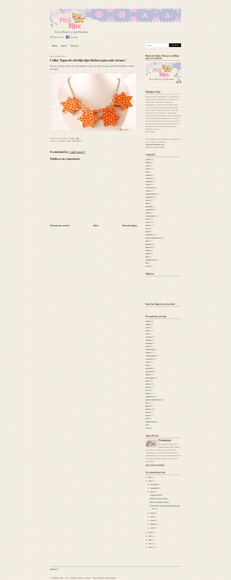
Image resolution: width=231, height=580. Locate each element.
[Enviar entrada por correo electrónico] (77, 138)
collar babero (77, 141)
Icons (67, 578)
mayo (152, 513)
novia (147, 228)
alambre (148, 162)
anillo (147, 165)
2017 (150, 477)
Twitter (61, 37)
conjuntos (149, 197)
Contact (75, 45)
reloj (147, 256)
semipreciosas (150, 260)
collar (69, 141)
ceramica (62, 141)
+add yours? (77, 152)
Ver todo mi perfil (155, 465)
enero (152, 528)
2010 (150, 547)
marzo (152, 520)
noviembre (154, 484)
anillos (147, 168)
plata (147, 241)
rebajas (148, 250)
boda (147, 172)
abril (152, 516)
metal (147, 219)
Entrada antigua (129, 225)
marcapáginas (150, 216)
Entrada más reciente (59, 225)
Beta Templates (111, 578)
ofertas (147, 231)
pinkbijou (166, 440)
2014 (150, 532)
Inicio (95, 225)
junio (152, 491)
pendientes (149, 234)
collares (148, 190)
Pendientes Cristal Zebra (159, 498)
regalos (148, 253)
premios (148, 244)
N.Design (87, 578)
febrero (153, 524)
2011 (150, 543)
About (64, 45)
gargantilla (149, 209)
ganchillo (148, 206)
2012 (150, 540)
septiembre (154, 488)
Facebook (74, 37)
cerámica (148, 178)
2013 (150, 536)
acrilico (148, 159)
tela (146, 263)
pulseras (148, 247)
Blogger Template (98, 578)
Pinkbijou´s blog (58, 578)
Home (54, 45)
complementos (150, 194)
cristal (147, 200)
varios (147, 266)
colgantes (148, 181)
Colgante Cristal (156, 495)
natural (148, 222)
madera (148, 212)
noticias (148, 225)
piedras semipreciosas (153, 238)
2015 (150, 481)
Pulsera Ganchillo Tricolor (159, 502)
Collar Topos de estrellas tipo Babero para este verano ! (88, 60)
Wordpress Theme (76, 578)
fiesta (147, 203)
